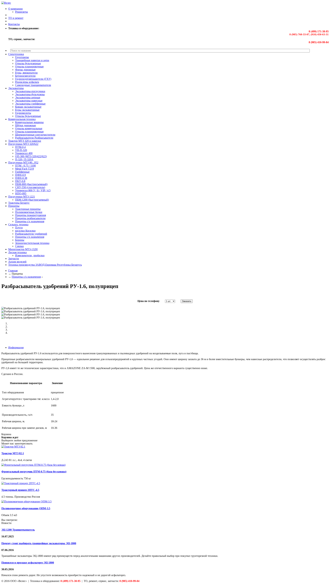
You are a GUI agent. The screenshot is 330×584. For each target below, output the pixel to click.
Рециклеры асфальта (27, 82)
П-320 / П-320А (24, 159)
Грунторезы (22, 57)
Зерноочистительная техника (32, 243)
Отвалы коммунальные (28, 128)
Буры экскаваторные (27, 109)
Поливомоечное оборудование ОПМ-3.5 (25, 508)
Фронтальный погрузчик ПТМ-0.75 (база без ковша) (33, 471)
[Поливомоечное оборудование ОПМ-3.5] (26, 501)
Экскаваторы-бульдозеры (30, 94)
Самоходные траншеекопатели (33, 85)
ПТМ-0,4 (20, 147)
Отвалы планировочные (29, 66)
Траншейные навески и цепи (32, 60)
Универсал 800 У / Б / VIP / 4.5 (33, 190)
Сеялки (19, 246)
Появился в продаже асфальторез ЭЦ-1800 (27, 562)
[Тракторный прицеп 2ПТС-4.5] (20, 483)
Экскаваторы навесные (28, 100)
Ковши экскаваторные (28, 106)
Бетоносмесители (25, 75)
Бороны (19, 239)
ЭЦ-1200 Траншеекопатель (18, 529)
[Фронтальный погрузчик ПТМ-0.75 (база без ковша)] (33, 464)
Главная (13, 270)
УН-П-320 (21, 150)
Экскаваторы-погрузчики (30, 91)
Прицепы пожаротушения (30, 215)
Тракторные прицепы (28, 209)
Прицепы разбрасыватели (30, 218)
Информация (16, 347)
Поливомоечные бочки (28, 212)
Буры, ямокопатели (26, 72)
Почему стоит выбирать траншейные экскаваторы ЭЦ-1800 (38, 543)
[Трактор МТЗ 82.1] (13, 446)
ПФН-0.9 (20, 174)
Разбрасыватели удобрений (31, 233)
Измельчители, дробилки (30, 255)
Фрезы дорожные (25, 69)
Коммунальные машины (29, 122)
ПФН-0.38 (21, 178)
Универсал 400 (23, 153)
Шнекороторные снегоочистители (35, 134)
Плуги (19, 227)
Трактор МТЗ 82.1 (12, 453)
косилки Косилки (25, 230)
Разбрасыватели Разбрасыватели (34, 137)
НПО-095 (20, 193)
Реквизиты (21, 11)
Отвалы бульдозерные (28, 63)
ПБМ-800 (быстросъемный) (31, 184)
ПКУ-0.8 (20, 181)
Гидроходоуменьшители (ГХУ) (33, 78)
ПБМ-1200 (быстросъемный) (32, 199)
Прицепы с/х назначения (29, 221)
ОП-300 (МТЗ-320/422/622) (31, 156)
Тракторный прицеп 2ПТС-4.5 (20, 490)
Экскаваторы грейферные (30, 103)
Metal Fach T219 (24, 168)
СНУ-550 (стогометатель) (30, 187)
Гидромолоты (23, 113)
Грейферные (22, 171)
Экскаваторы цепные (27, 97)
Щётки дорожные (25, 125)
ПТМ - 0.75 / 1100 (25, 165)
